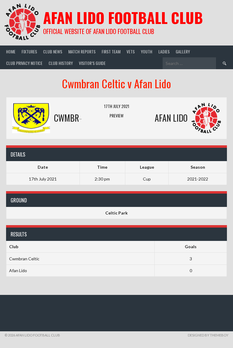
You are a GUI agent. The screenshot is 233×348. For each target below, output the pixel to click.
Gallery (183, 51)
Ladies (164, 51)
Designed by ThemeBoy (208, 335)
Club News (52, 51)
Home (10, 51)
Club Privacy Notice (24, 63)
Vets (131, 51)
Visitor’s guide (92, 63)
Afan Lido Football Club (123, 17)
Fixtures (29, 51)
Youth (146, 51)
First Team (111, 51)
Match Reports (82, 51)
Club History (61, 63)
